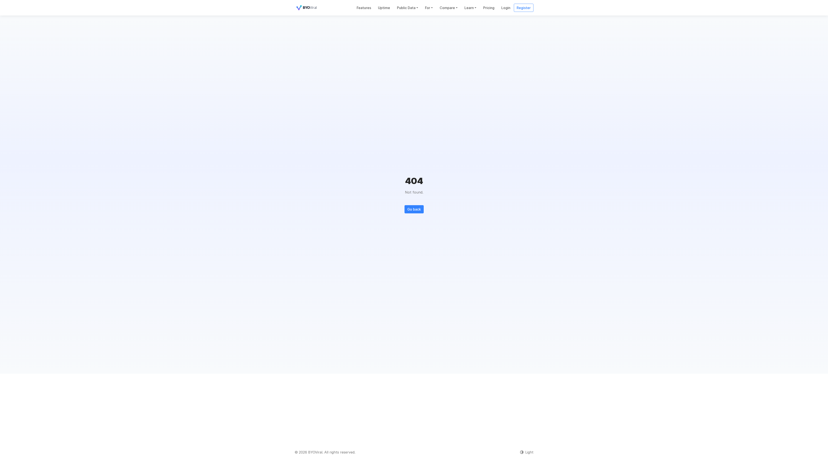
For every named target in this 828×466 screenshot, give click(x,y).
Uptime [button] (384, 8)
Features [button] (364, 8)
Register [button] (524, 8)
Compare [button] (447, 8)
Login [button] (505, 8)
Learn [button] (469, 8)
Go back (414, 209)
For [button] (427, 8)
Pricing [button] (488, 8)
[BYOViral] (312, 7)
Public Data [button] (406, 8)
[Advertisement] (414, 406)
